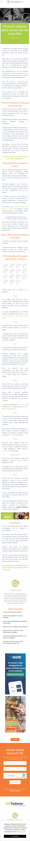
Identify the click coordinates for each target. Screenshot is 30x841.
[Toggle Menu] (2, 2)
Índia (22, 404)
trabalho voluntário (22, 507)
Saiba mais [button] (22, 831)
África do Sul (6, 451)
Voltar (15, 739)
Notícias (17, 41)
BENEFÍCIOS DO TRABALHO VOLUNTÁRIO (15, 626)
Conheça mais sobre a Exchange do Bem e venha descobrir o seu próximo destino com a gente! (15, 567)
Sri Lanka (6, 409)
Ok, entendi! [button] (15, 836)
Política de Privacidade (15, 790)
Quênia (12, 435)
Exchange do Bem (15, 1)
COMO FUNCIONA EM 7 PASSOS (12, 612)
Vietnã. (14, 409)
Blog (11, 41)
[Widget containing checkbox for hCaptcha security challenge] (15, 776)
